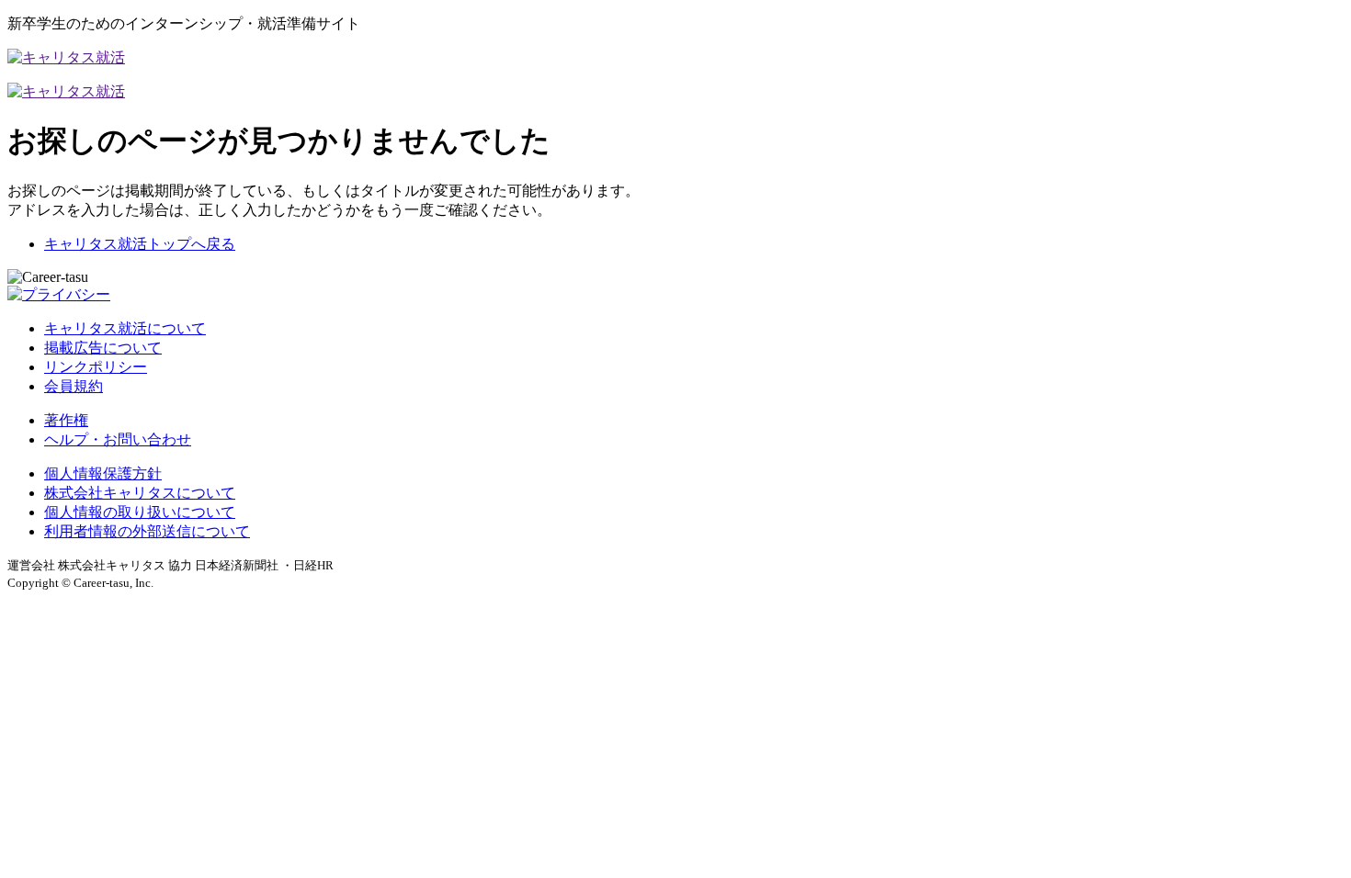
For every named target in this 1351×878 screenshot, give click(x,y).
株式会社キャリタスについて (139, 493)
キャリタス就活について (125, 328)
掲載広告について (103, 347)
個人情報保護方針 (103, 473)
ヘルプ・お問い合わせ (117, 439)
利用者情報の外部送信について (147, 531)
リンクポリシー (95, 367)
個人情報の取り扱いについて (139, 512)
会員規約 (73, 386)
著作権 (66, 420)
